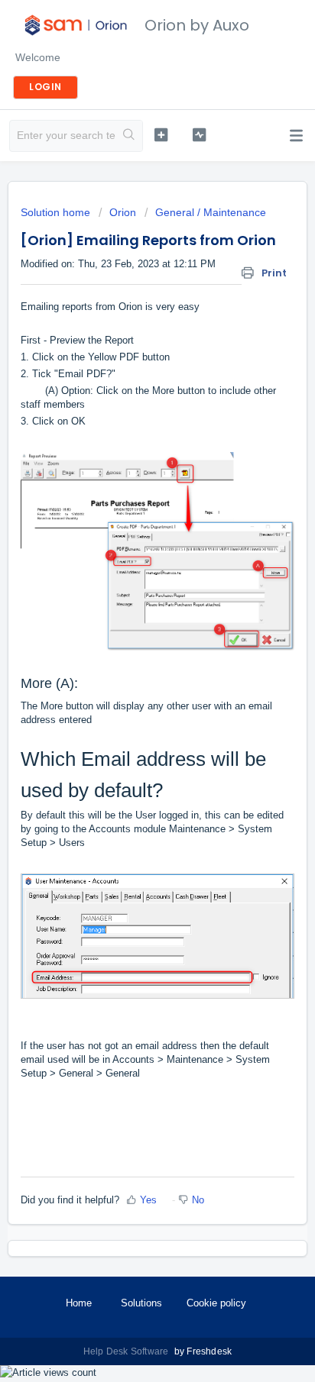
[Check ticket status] (200, 134)
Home (79, 1303)
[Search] (128, 136)
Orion (122, 212)
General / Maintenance (210, 212)
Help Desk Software (127, 1351)
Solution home (57, 212)
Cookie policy (216, 1303)
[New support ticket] (161, 134)
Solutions (141, 1303)
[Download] (129, 692)
